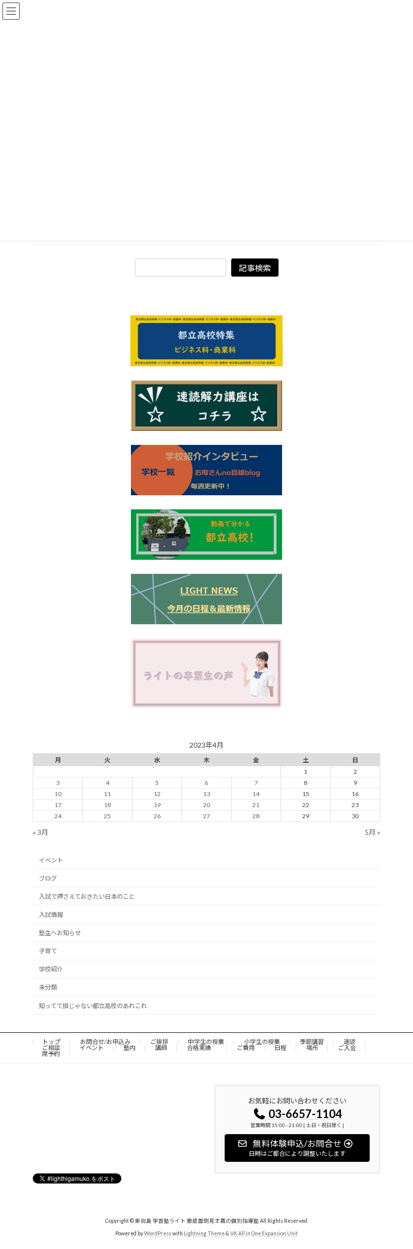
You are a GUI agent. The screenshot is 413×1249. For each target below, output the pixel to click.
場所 (312, 1047)
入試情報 (51, 914)
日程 (280, 1047)
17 (57, 805)
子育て (48, 951)
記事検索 (255, 268)
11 (107, 794)
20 (206, 805)
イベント (51, 860)
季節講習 (312, 1041)
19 (157, 805)
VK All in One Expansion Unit (264, 1233)
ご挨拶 (159, 1041)
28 (255, 816)
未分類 (48, 987)
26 (157, 816)
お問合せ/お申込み (105, 1041)
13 (206, 794)
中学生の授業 (206, 1041)
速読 (349, 1041)
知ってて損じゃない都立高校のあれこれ (93, 1005)
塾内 (129, 1047)
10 (57, 794)
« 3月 (40, 832)
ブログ (48, 878)
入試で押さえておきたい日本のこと (87, 896)
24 (57, 816)
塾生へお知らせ (60, 933)
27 (206, 816)
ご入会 (347, 1047)
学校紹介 (51, 969)
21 (255, 805)
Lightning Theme (204, 1233)
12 (157, 794)
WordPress (157, 1233)
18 (107, 805)
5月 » (372, 832)
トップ (51, 1041)
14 (255, 794)
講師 (161, 1047)
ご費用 (246, 1047)
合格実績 (202, 1047)
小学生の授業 (262, 1041)
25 (107, 816)
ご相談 (51, 1047)
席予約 (51, 1054)
